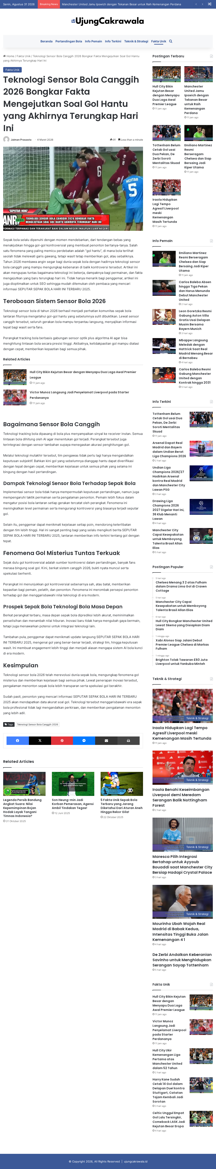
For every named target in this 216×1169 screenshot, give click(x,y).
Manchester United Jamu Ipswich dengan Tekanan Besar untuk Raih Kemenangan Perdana (121, 4)
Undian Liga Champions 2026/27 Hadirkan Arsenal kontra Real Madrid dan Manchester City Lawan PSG (169, 478)
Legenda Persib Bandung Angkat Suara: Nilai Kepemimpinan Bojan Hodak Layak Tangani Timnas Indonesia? (22, 808)
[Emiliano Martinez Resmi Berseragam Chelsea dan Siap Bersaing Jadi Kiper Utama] (198, 133)
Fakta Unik (158, 41)
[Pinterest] (62, 740)
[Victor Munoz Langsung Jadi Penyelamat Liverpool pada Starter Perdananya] (15, 397)
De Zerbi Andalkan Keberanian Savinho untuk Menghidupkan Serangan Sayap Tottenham (182, 960)
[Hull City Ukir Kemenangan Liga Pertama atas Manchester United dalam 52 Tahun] (201, 1056)
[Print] (128, 740)
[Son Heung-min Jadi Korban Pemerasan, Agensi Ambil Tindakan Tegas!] (73, 784)
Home (10, 56)
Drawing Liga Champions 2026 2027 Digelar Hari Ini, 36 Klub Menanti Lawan (168, 510)
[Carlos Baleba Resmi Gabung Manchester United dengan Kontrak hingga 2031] (164, 375)
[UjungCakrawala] (108, 22)
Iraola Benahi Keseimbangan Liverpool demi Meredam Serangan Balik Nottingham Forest (181, 797)
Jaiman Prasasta (21, 139)
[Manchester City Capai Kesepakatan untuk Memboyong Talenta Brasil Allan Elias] (201, 536)
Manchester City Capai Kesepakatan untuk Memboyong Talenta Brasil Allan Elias (168, 539)
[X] (40, 740)
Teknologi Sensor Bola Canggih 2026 (37, 724)
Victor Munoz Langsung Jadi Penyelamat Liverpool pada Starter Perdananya (169, 1030)
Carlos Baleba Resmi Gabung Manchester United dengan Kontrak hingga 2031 (195, 376)
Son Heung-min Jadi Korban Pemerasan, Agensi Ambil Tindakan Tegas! (73, 804)
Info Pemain (93, 41)
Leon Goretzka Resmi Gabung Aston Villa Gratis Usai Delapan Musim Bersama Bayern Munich (195, 320)
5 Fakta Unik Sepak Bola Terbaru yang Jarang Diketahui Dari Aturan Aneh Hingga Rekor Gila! (122, 806)
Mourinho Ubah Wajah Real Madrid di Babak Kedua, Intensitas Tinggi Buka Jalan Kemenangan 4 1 (180, 931)
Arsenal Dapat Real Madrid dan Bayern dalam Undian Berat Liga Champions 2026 (169, 449)
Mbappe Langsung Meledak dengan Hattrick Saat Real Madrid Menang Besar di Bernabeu (196, 349)
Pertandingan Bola (68, 41)
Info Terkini (113, 41)
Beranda (46, 41)
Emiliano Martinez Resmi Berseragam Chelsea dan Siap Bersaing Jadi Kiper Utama (198, 156)
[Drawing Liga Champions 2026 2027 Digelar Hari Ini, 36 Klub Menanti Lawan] (201, 507)
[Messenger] (84, 740)
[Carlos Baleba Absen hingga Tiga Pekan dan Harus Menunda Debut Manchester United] (164, 288)
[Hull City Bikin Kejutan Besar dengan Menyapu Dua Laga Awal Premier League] (15, 377)
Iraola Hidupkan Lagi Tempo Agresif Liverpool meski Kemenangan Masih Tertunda (182, 733)
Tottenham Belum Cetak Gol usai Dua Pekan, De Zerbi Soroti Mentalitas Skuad (166, 154)
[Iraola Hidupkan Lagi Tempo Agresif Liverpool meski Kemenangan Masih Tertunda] (167, 187)
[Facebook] (18, 740)
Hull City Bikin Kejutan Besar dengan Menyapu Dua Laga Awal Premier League (166, 95)
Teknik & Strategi (136, 41)
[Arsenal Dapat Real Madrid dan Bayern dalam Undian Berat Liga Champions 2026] (201, 449)
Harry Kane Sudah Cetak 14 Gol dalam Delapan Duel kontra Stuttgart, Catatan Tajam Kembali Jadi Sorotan (169, 1090)
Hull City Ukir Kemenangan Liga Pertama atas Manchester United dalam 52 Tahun (167, 1059)
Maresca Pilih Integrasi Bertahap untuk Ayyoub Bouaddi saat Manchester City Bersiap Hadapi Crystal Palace (182, 864)
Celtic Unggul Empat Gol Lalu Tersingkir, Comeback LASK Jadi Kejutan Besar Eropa (169, 1119)
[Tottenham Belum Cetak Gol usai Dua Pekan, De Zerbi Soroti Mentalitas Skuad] (167, 133)
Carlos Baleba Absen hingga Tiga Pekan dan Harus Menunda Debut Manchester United (195, 291)
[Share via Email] (106, 740)
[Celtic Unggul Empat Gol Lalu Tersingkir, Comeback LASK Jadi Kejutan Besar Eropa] (201, 1119)
